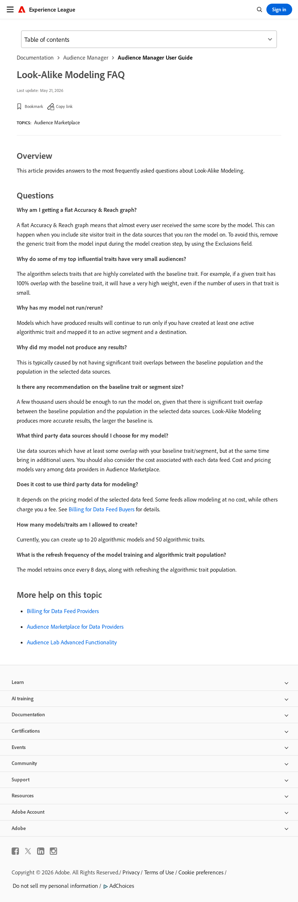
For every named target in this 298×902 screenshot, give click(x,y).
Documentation (35, 57)
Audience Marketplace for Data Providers (75, 626)
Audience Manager (85, 57)
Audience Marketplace (57, 122)
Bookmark (34, 106)
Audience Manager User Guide (155, 57)
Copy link (64, 106)
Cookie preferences (201, 872)
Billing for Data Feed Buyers (101, 509)
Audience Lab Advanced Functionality (72, 642)
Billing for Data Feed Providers (63, 611)
